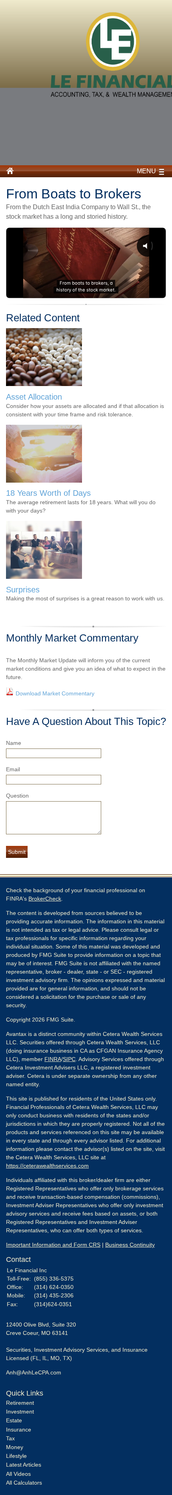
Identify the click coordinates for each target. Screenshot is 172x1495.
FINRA (52, 1059)
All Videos (18, 1474)
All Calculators (24, 1482)
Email (13, 769)
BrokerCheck (44, 898)
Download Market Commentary (55, 693)
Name (13, 743)
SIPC (69, 1059)
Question (17, 795)
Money (14, 1447)
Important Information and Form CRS (53, 1245)
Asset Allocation (34, 396)
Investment (20, 1411)
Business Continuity (130, 1245)
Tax (10, 1438)
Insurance (18, 1429)
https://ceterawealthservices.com (47, 1165)
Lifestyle (16, 1456)
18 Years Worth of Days (48, 493)
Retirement (20, 1403)
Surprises (23, 589)
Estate (14, 1420)
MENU (146, 171)
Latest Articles (23, 1464)
